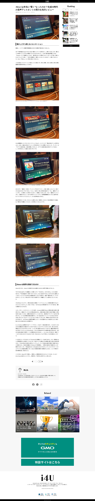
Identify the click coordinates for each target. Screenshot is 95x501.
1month (77, 9)
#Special (25, 12)
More (71, 45)
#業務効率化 (73, 430)
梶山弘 (20, 12)
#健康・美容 (22, 430)
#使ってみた (33, 12)
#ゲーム (47, 412)
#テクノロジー (29, 12)
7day (71, 9)
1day (65, 9)
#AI (22, 12)
